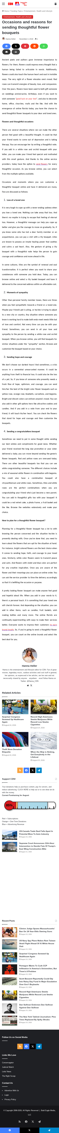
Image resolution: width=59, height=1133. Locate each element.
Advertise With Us (12, 1091)
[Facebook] (6, 46)
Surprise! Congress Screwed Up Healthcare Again (13, 719)
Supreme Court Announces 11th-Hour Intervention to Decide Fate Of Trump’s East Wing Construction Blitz (37, 846)
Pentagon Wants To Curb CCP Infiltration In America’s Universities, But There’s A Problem (38, 968)
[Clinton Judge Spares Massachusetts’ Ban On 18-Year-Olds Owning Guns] (9, 932)
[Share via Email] (6, 51)
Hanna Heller (11, 39)
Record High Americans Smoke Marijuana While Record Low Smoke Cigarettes (36, 994)
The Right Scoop (8, 1076)
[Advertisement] (29, 886)
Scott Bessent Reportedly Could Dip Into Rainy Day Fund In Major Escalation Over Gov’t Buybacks (38, 981)
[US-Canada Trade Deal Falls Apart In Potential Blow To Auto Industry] (9, 835)
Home (6, 11)
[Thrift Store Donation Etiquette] (15, 739)
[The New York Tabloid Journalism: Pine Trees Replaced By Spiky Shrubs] (9, 1020)
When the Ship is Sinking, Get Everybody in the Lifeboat (43, 754)
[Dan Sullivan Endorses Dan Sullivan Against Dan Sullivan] (9, 1008)
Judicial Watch (8, 1067)
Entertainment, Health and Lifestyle (38, 11)
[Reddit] (34, 46)
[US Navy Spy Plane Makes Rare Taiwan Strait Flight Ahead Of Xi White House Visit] (9, 944)
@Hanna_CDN (32, 681)
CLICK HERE (23, 790)
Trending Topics (16, 11)
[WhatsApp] (44, 46)
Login (7, 1095)
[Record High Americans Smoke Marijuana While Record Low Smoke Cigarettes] (44, 707)
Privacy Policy (10, 1099)
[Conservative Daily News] (18, 4)
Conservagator (8, 1063)
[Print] (16, 51)
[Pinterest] (25, 46)
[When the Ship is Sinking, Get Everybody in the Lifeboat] (44, 740)
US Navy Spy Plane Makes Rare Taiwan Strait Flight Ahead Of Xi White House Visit (37, 943)
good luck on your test (26, 99)
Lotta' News (6, 1072)
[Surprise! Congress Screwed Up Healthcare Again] (15, 707)
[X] (16, 46)
